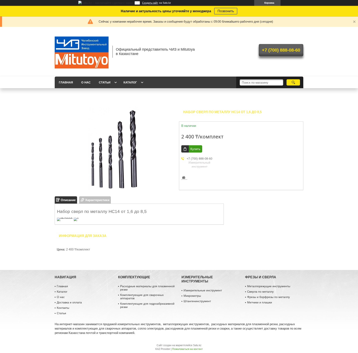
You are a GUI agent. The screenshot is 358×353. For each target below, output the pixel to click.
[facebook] (65, 217)
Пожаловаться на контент (187, 349)
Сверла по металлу (260, 291)
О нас (86, 82)
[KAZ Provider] (82, 51)
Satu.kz (197, 345)
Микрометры (192, 295)
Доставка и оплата (69, 302)
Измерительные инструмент (203, 290)
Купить (195, 149)
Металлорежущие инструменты (268, 286)
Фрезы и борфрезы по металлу (268, 297)
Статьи (104, 82)
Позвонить (226, 11)
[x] (76, 217)
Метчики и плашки (259, 302)
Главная (66, 82)
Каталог (130, 82)
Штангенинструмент (197, 301)
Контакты (63, 307)
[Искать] (293, 82)
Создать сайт (150, 2)
